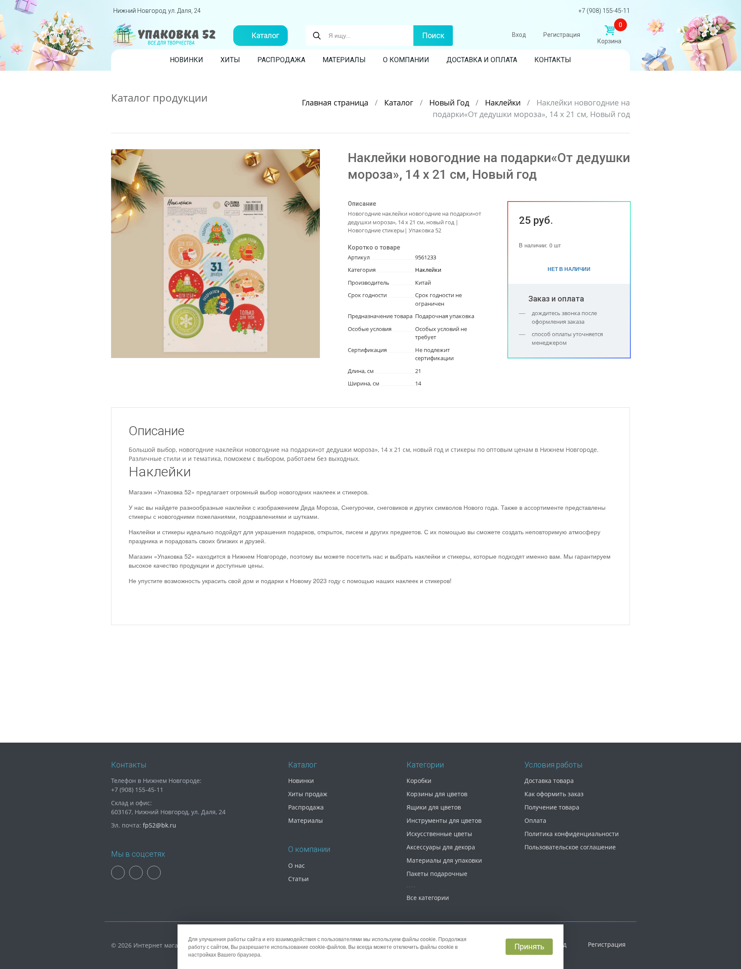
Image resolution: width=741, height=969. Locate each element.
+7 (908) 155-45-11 (604, 10)
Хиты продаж (307, 794)
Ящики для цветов (434, 807)
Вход (519, 34)
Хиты (230, 60)
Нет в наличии (569, 269)
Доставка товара (549, 780)
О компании (406, 60)
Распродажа (281, 60)
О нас (296, 865)
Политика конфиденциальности (571, 834)
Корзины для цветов (437, 794)
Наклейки (504, 102)
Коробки (419, 780)
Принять (529, 946)
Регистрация (561, 34)
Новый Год (450, 102)
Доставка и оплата (481, 60)
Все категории (428, 898)
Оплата (535, 820)
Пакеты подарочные (437, 874)
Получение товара (551, 807)
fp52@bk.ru (159, 825)
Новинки (186, 60)
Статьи (298, 879)
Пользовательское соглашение (570, 847)
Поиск (433, 35)
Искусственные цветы (439, 834)
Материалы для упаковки (444, 860)
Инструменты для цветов (444, 820)
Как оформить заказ (554, 794)
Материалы (344, 60)
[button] (312, 157)
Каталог (265, 35)
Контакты (552, 60)
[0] (609, 30)
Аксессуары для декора (441, 847)
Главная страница (336, 102)
